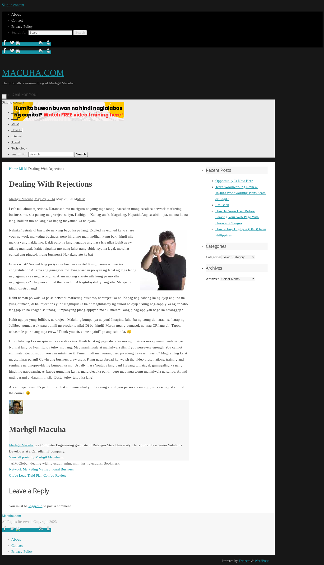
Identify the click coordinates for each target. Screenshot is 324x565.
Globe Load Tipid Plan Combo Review (37, 475)
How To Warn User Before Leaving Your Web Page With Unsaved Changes (237, 217)
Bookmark (111, 463)
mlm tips (79, 463)
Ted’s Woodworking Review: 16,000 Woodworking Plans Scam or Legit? (240, 193)
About (16, 14)
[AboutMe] (48, 44)
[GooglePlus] (27, 44)
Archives (212, 279)
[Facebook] (5, 44)
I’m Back (222, 205)
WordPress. (262, 561)
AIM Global (19, 463)
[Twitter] (12, 44)
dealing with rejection (46, 463)
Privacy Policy (22, 26)
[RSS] (41, 44)
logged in (35, 506)
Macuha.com (11, 516)
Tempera (244, 561)
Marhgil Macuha (21, 199)
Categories (214, 257)
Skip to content (13, 5)
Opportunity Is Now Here (234, 181)
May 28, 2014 (44, 199)
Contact (17, 20)
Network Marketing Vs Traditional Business (41, 469)
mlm (67, 463)
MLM (23, 169)
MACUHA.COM (33, 73)
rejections (95, 463)
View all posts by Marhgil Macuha (36, 457)
